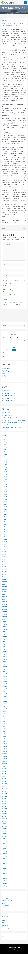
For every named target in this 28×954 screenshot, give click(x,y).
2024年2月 (4, 509)
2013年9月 (4, 679)
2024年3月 (4, 507)
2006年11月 (4, 853)
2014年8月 (4, 654)
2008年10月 (4, 803)
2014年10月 (4, 649)
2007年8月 (4, 838)
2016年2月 (4, 616)
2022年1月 (4, 569)
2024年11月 (4, 487)
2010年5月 (4, 756)
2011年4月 (4, 729)
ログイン (4, 920)
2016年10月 (4, 601)
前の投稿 (4, 228)
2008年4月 (4, 818)
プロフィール (16, 950)
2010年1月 (4, 766)
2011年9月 (4, 716)
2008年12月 (4, 798)
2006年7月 (4, 863)
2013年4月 (4, 684)
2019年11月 (4, 581)
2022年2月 (4, 566)
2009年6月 (4, 783)
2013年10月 (4, 676)
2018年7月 (4, 586)
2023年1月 (4, 539)
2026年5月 (4, 447)
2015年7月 (4, 626)
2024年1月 (4, 512)
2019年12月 (4, 579)
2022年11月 (4, 544)
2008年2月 (4, 823)
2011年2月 (4, 733)
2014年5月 (4, 661)
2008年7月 (4, 811)
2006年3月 (4, 873)
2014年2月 (4, 669)
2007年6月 (4, 843)
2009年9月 (4, 776)
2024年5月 (4, 502)
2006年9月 (4, 858)
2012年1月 (4, 706)
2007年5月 (4, 846)
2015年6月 (4, 629)
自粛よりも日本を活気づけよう (9, 427)
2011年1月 (4, 736)
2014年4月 (4, 664)
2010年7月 (4, 751)
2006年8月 (4, 861)
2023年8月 (4, 521)
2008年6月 (4, 813)
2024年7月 (4, 497)
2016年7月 (4, 606)
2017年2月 (4, 591)
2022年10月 (4, 546)
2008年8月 (4, 808)
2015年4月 (4, 634)
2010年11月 (4, 741)
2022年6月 (4, 556)
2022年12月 (4, 541)
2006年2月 (4, 876)
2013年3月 (4, 686)
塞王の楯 (4, 413)
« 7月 (3, 356)
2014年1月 (4, 671)
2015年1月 (4, 641)
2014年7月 (4, 656)
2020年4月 (4, 576)
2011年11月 (4, 711)
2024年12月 (4, 484)
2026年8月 (4, 439)
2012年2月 (4, 704)
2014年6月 (4, 659)
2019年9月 (4, 584)
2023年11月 (4, 517)
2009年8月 (4, 778)
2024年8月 (4, 494)
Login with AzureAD (6, 936)
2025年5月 (4, 472)
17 (3, 347)
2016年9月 (4, 604)
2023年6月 (4, 527)
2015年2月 (4, 639)
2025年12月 (4, 457)
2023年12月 (4, 514)
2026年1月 (4, 454)
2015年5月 (4, 631)
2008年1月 (4, 826)
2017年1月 (4, 594)
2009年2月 (4, 793)
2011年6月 (4, 723)
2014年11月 (4, 646)
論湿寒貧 (4, 418)
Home (9, 950)
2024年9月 (4, 492)
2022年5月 (4, 559)
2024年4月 (4, 504)
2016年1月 (4, 619)
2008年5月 (4, 816)
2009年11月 (4, 771)
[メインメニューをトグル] (25, 2)
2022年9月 (4, 549)
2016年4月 (4, 611)
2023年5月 (4, 529)
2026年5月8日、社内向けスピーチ (10, 398)
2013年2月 (4, 689)
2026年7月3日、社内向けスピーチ (10, 393)
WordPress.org (5, 928)
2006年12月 (4, 851)
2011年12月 (4, 709)
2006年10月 (4, 856)
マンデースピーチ (6, 368)
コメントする (5, 20)
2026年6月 (4, 444)
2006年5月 (4, 868)
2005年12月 (4, 881)
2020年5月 (4, 574)
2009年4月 (4, 788)
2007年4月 (4, 848)
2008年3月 (4, 821)
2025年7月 (4, 467)
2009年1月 (4, 796)
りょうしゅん (11, 418)
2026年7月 (4, 442)
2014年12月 (4, 644)
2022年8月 (4, 551)
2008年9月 (4, 806)
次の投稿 (24, 228)
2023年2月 (4, 536)
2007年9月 (4, 836)
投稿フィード (5, 923)
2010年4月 (4, 758)
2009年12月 (4, 768)
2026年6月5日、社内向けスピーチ (10, 395)
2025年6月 (4, 469)
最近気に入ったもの (7, 371)
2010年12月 (4, 738)
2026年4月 (4, 449)
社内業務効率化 (5, 376)
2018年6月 (4, 589)
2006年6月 (4, 866)
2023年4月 (4, 531)
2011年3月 (4, 731)
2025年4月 (4, 474)
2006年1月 (4, 878)
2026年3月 (4, 452)
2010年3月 (4, 761)
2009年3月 (4, 791)
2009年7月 (4, 781)
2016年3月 (4, 614)
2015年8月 (4, 624)
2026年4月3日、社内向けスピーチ (10, 400)
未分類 (3, 373)
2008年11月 (4, 801)
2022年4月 (4, 561)
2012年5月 (4, 696)
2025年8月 (4, 464)
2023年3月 (4, 534)
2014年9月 (4, 651)
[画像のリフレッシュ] (12, 289)
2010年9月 (4, 746)
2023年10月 (4, 519)
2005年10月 (4, 886)
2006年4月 (4, 871)
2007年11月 (4, 831)
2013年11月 (4, 674)
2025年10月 (4, 459)
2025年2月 (4, 479)
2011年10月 (4, 714)
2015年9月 (4, 621)
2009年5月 (4, 786)
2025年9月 (4, 462)
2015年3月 (4, 636)
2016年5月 (4, 609)
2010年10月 (4, 743)
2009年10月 (4, 773)
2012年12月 (4, 694)
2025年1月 (4, 482)
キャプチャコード (11, 294)
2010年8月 (4, 748)
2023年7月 (4, 524)
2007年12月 (4, 828)
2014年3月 (4, 666)
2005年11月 (4, 883)
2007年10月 (4, 833)
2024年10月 (4, 489)
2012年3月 (4, 701)
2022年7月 (4, 554)
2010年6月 (4, 753)
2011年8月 (4, 719)
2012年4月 (4, 699)
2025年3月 (4, 477)
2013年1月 (4, 691)
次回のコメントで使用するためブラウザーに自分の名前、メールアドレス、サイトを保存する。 (14, 283)
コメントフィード (6, 925)
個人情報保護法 (5, 390)
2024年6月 (4, 499)
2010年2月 (4, 763)
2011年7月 (4, 721)
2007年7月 (4, 841)
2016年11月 (4, 599)
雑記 (10, 20)
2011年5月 (4, 726)
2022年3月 (4, 564)
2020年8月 (4, 571)
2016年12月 (4, 596)
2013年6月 (4, 681)
